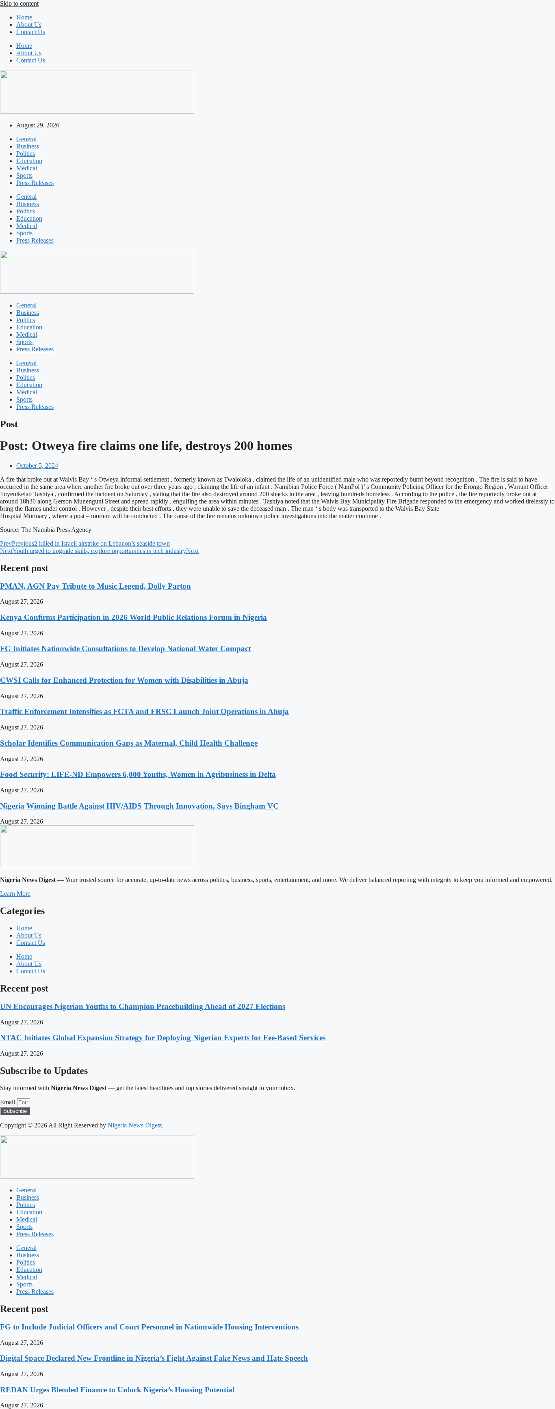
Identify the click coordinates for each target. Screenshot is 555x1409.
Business (27, 146)
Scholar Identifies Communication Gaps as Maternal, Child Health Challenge (129, 743)
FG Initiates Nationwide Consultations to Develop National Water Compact (125, 648)
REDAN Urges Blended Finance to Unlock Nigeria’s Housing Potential (117, 1389)
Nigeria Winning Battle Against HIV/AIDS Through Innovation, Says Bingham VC (139, 806)
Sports (24, 175)
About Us (28, 24)
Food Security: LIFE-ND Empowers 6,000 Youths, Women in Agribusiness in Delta (138, 774)
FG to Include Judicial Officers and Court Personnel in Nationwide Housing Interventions (149, 1327)
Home (24, 17)
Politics (25, 153)
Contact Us (30, 31)
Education (29, 160)
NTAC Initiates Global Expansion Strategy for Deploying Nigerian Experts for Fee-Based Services (162, 1037)
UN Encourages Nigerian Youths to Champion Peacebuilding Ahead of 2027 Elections (142, 1006)
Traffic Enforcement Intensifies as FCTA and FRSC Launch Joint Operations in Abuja (144, 711)
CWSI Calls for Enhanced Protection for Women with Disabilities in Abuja (124, 680)
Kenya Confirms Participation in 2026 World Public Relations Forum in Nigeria (133, 617)
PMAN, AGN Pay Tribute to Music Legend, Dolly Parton (95, 586)
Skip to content (19, 3)
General (26, 139)
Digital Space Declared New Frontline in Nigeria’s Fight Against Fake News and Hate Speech (154, 1358)
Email (8, 1102)
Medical (26, 168)
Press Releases (35, 182)
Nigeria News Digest (135, 1125)
